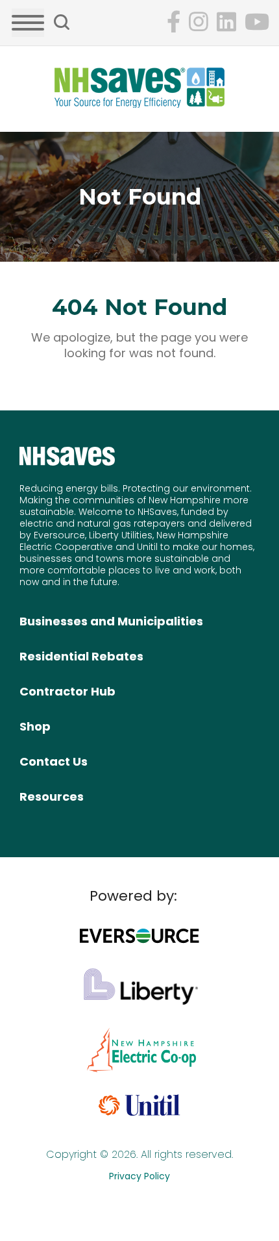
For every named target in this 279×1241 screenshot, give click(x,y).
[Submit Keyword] (61, 22)
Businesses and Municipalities (111, 621)
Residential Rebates (81, 656)
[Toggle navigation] (28, 22)
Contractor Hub (67, 691)
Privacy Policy (139, 1176)
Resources (51, 796)
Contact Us (53, 761)
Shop (35, 726)
